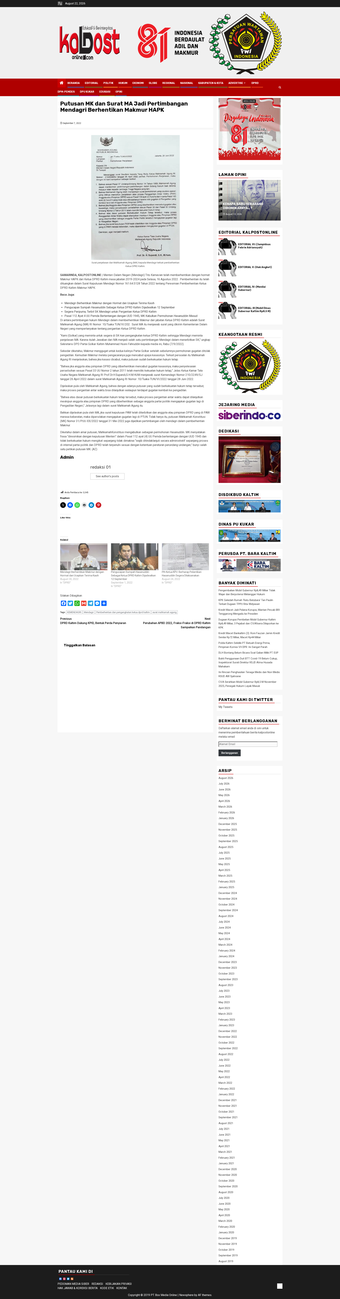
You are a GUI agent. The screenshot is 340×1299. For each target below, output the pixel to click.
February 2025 (227, 881)
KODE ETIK (107, 1288)
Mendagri (89, 612)
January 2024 (226, 956)
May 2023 (224, 1002)
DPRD (255, 83)
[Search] (280, 87)
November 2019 (228, 1244)
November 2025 (228, 829)
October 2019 (226, 1249)
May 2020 (224, 1209)
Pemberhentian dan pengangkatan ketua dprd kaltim (123, 612)
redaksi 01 (100, 467)
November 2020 (228, 1174)
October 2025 (226, 835)
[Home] (62, 83)
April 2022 (224, 1077)
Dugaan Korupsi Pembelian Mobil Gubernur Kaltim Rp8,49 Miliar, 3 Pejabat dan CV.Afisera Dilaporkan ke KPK (249, 623)
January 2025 (226, 887)
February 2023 (227, 1019)
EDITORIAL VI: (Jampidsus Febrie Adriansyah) (254, 246)
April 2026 (224, 801)
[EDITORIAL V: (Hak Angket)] (227, 268)
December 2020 (228, 1169)
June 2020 (225, 1203)
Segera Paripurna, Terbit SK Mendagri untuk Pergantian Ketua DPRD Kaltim (110, 311)
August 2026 (226, 778)
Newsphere (186, 1295)
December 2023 (228, 962)
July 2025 (224, 852)
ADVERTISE (235, 83)
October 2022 (226, 1042)
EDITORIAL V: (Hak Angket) (255, 267)
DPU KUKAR (87, 91)
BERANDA (73, 83)
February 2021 (227, 1157)
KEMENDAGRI (74, 612)
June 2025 (225, 858)
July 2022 (224, 1059)
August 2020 (226, 1192)
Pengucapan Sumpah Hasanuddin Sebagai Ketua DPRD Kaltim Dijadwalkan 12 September (119, 307)
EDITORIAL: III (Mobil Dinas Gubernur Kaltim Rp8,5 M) (254, 310)
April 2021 (224, 1146)
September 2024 (228, 910)
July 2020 (224, 1198)
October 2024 (226, 904)
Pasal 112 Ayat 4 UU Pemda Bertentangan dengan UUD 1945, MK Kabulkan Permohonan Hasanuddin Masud (130, 316)
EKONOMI (138, 83)
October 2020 (226, 1180)
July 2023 (224, 990)
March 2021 (225, 1151)
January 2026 (226, 818)
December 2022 (228, 1031)
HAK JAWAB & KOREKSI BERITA (78, 1288)
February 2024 (227, 950)
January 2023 (226, 1025)
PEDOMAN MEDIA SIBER (73, 1284)
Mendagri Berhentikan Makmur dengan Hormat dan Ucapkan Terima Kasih (109, 303)
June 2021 (225, 1134)
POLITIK (108, 83)
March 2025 (225, 875)
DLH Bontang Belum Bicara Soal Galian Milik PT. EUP (248, 652)
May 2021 (224, 1140)
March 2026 (225, 806)
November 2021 (228, 1105)
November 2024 (228, 898)
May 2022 (224, 1071)
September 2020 (228, 1186)
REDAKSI (97, 1284)
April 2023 (224, 1008)
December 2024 (228, 893)
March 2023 (225, 1013)
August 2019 (226, 1261)
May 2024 (224, 933)
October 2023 (226, 973)
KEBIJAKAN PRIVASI (119, 1284)
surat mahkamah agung (164, 612)
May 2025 (224, 864)
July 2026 (224, 783)
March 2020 (225, 1221)
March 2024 (225, 944)
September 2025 (228, 841)
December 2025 (228, 824)
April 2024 (224, 939)
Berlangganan (229, 752)
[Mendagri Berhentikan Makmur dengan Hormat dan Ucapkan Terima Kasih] (83, 556)
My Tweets (226, 707)
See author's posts (107, 476)
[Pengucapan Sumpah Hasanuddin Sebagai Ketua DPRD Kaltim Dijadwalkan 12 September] (134, 556)
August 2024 (226, 916)
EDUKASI (104, 91)
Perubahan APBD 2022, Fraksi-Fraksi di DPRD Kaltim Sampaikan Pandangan (177, 623)
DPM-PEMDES (66, 91)
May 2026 (224, 795)
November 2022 (228, 1036)
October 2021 (226, 1111)
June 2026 (225, 789)
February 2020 (227, 1226)
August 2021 (226, 1123)
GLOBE (153, 83)
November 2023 (228, 967)
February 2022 (227, 1088)
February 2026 (227, 812)
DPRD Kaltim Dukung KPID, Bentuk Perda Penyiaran (93, 621)
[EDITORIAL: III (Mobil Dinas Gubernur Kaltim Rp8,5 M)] (227, 310)
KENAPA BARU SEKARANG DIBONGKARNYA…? (243, 206)
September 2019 (228, 1255)
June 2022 (225, 1065)
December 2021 (228, 1100)
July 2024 (224, 921)
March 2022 (225, 1082)
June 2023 (225, 996)
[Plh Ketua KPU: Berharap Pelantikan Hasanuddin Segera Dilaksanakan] (185, 556)
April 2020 (224, 1215)
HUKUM (122, 83)
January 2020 (226, 1232)
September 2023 (228, 979)
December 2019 (228, 1238)
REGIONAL (168, 83)
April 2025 (224, 870)
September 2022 (228, 1048)
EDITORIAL (91, 83)
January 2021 (226, 1163)
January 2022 (226, 1094)
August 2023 (226, 985)
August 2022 (226, 1054)
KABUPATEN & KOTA (210, 83)
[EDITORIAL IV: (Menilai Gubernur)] (227, 289)
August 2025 (226, 847)
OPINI (118, 91)
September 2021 (228, 1117)
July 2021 (224, 1128)
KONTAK (121, 1288)
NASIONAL (186, 83)
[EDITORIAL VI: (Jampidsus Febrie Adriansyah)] (227, 246)
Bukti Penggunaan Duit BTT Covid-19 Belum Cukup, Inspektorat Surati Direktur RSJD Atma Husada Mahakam (248, 662)
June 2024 (225, 927)
